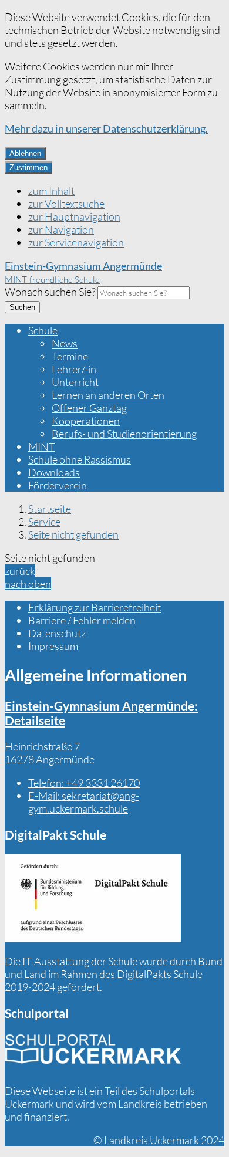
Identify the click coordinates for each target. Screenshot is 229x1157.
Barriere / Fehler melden (82, 620)
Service (44, 521)
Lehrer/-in (74, 369)
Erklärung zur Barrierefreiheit (94, 607)
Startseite (49, 508)
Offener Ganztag (89, 407)
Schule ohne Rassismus (79, 459)
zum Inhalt (51, 190)
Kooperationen (86, 420)
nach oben (28, 583)
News (65, 343)
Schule (43, 330)
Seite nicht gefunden (73, 534)
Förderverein (57, 485)
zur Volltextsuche (66, 203)
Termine (70, 356)
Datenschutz (57, 633)
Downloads (54, 472)
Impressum (53, 646)
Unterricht (75, 381)
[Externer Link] (93, 899)
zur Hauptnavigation (74, 216)
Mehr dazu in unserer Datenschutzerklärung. (106, 128)
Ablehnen (25, 153)
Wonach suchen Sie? (50, 291)
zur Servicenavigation (76, 242)
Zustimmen (28, 167)
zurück (20, 570)
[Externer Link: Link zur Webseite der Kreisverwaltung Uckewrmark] (93, 1053)
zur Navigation (61, 229)
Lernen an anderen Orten (108, 394)
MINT (41, 446)
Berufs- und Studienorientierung (124, 433)
